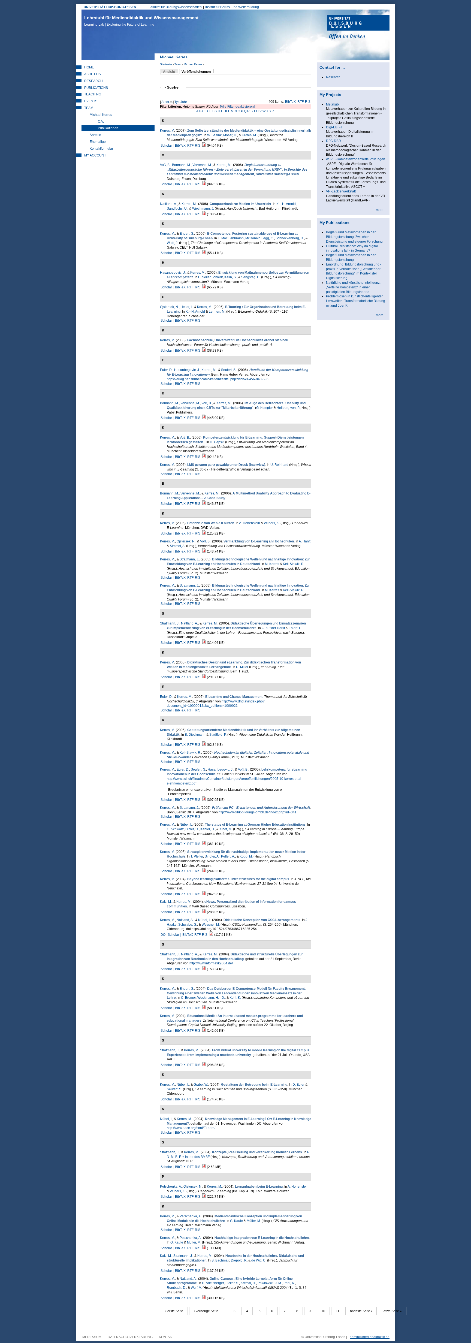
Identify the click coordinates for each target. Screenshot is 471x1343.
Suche (175, 87)
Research (93, 81)
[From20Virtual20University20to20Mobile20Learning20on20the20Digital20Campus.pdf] (204, 1065)
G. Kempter (264, 408)
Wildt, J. (172, 243)
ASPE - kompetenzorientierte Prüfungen (355, 159)
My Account (95, 155)
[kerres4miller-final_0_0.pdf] (204, 677)
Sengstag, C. (250, 277)
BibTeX (290, 102)
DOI (163, 935)
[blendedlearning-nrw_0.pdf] (204, 184)
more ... (381, 210)
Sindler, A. (212, 856)
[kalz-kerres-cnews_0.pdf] (204, 912)
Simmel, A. (177, 546)
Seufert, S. (228, 370)
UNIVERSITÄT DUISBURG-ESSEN (110, 7)
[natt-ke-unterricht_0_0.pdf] (204, 214)
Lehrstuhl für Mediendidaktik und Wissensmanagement (141, 21)
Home (89, 67)
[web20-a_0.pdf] (204, 533)
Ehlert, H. (295, 628)
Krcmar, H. (248, 1283)
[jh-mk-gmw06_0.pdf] (204, 287)
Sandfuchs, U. (177, 208)
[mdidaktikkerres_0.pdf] (204, 745)
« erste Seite (174, 1311)
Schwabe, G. (187, 924)
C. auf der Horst (273, 628)
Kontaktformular (101, 148)
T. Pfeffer (197, 856)
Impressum (91, 1337)
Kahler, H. (207, 829)
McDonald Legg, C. (259, 238)
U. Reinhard (279, 465)
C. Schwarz (175, 829)
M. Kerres (272, 564)
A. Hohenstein (249, 523)
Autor (165, 102)
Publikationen (108, 128)
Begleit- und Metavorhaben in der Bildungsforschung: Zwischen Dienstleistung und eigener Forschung (354, 236)
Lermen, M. (217, 311)
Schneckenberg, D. (290, 238)
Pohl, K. (289, 1283)
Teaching (92, 94)
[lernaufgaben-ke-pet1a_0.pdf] (204, 1197)
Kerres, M (167, 130)
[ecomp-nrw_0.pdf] (204, 457)
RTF (300, 102)
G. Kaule (236, 1221)
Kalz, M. (166, 902)
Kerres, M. (249, 135)
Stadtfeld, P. (218, 735)
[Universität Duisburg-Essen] (358, 28)
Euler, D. (166, 370)
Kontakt (166, 1337)
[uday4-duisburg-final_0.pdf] (204, 418)
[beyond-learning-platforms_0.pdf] (204, 894)
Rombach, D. (176, 1288)
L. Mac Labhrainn (231, 238)
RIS (307, 102)
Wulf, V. (196, 1288)
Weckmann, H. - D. (211, 998)
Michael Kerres (193, 64)
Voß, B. (165, 165)
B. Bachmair (220, 1260)
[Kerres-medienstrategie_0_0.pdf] (204, 871)
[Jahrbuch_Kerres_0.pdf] (204, 145)
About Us (92, 74)
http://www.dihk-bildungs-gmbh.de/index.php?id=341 (258, 812)
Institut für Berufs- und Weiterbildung (232, 7)
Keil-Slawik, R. (293, 564)
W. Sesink (214, 135)
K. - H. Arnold (286, 204)
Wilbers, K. (272, 523)
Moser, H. (230, 135)
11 (337, 1311)
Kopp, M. (246, 856)
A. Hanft (304, 541)
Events (90, 101)
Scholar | (167, 145)
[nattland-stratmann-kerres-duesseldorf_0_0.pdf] (204, 643)
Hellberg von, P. (288, 408)
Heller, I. (186, 307)
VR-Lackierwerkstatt (341, 191)
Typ (177, 102)
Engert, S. (187, 234)
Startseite (166, 64)
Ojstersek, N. (169, 307)
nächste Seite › (361, 1311)
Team (177, 64)
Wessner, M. (211, 924)
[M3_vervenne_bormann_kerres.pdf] (204, 504)
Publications (96, 88)
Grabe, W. (201, 1085)
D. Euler (298, 1085)
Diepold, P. (239, 1260)
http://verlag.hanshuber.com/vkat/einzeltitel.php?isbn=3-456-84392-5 (217, 379)
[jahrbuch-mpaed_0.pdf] (204, 1271)
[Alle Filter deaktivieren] (237, 106)
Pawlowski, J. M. (270, 1283)
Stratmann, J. (189, 559)
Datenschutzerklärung (130, 1337)
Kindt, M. (225, 829)
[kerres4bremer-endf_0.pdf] (204, 1008)
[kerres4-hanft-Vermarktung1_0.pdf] (204, 551)
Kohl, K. (235, 998)
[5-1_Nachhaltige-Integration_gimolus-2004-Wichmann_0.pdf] (204, 1248)
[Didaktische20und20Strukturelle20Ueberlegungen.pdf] (204, 969)
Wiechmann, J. (203, 208)
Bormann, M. (181, 165)
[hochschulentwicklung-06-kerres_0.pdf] (204, 350)
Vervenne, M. (202, 165)
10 (323, 1311)
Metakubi (333, 104)
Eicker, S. (232, 1283)
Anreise (95, 135)
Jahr (183, 102)
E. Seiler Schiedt (210, 277)
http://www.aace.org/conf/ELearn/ (191, 1128)
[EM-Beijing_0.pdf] (204, 1031)
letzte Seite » (392, 1311)
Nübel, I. (186, 824)
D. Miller (242, 667)
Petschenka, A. (171, 1186)
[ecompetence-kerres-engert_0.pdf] (204, 253)
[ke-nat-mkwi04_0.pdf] (204, 1298)
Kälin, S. (230, 277)
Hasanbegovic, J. (173, 272)
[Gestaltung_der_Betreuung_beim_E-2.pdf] (204, 1099)
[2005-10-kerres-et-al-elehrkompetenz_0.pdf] (204, 800)
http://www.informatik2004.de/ (211, 963)
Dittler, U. (192, 829)
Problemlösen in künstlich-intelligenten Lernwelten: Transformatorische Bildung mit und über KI (355, 300)
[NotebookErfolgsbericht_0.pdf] (204, 1167)
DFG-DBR (333, 141)
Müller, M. (254, 1221)
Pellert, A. (228, 856)
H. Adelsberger (213, 1283)
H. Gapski (217, 442)
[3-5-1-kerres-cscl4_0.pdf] (211, 935)
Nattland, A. (168, 204)
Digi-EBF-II (334, 127)
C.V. (101, 121)
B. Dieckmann (195, 735)
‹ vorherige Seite (206, 1311)
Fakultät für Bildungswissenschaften (175, 7)
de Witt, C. (258, 1260)
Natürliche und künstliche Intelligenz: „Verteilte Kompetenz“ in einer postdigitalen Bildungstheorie (353, 287)
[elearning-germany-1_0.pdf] (204, 844)
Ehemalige (98, 142)
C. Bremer (188, 998)
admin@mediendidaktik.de (370, 1337)
